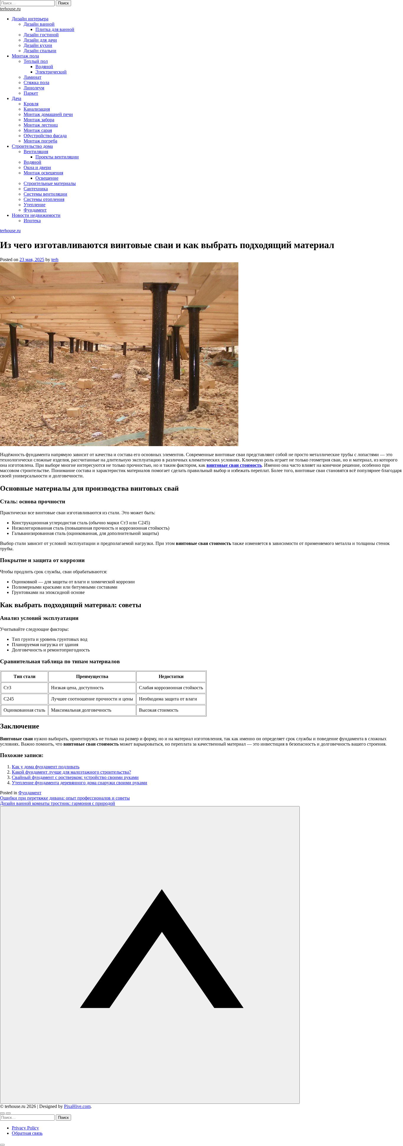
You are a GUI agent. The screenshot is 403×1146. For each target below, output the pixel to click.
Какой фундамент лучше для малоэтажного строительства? (71, 772)
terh (54, 259)
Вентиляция (36, 151)
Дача (16, 98)
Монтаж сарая (38, 130)
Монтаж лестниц (41, 124)
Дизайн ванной (39, 24)
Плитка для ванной (54, 29)
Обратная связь (27, 1133)
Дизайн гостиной (41, 34)
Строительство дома (32, 146)
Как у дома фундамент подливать (45, 766)
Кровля (31, 103)
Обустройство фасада (45, 135)
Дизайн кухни (38, 45)
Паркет (31, 93)
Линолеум (34, 87)
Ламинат (32, 77)
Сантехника (36, 188)
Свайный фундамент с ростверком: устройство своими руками (75, 777)
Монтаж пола (25, 55)
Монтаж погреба (40, 140)
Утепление (34, 204)
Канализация (37, 109)
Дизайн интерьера (30, 18)
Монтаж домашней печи (48, 114)
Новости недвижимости (36, 215)
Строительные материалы (50, 183)
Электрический (51, 71)
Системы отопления (44, 199)
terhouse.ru (10, 8)
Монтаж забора (39, 119)
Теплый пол (36, 61)
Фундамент (35, 209)
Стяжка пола (36, 82)
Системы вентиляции (45, 194)
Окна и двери (37, 167)
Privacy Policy (25, 1127)
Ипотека (32, 220)
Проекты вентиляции (57, 156)
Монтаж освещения (43, 172)
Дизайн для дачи (40, 39)
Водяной (44, 66)
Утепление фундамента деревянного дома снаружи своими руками (79, 782)
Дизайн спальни (40, 50)
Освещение (46, 178)
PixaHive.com (77, 1106)
